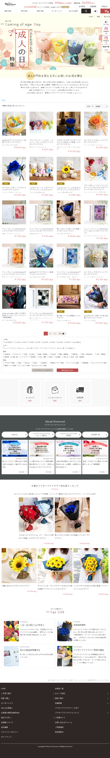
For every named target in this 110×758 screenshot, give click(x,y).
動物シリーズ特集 (10, 365)
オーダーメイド (57, 11)
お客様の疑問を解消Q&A (10, 712)
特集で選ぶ (8, 11)
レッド (7, 348)
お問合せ (104, 6)
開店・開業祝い (64, 354)
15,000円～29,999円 (64, 342)
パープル (45, 348)
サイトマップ (6, 737)
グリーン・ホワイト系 (57, 348)
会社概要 (4, 727)
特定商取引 (59, 732)
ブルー (37, 348)
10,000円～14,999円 (49, 342)
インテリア (24, 357)
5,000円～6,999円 (20, 342)
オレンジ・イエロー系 (25, 348)
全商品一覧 (59, 688)
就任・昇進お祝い (87, 354)
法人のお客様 (73, 11)
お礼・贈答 (42, 357)
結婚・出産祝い (43, 354)
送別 (25, 354)
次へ (60, 334)
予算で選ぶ (24, 11)
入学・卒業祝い (101, 354)
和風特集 (85, 363)
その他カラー (71, 348)
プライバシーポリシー (9, 732)
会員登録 (82, 6)
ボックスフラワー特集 (99, 363)
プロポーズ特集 (10, 363)
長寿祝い (34, 357)
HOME (91, 17)
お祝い (51, 357)
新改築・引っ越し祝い (12, 357)
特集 (98, 17)
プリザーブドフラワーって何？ (67, 708)
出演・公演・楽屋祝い (78, 357)
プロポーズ (17, 354)
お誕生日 (7, 354)
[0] (105, 11)
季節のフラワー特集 (57, 363)
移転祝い (75, 354)
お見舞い (58, 357)
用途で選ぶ (40, 11)
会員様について (7, 722)
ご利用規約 (59, 727)
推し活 (66, 357)
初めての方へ (6, 717)
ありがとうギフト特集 (39, 365)
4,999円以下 (9, 342)
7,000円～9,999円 (34, 342)
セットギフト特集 (24, 365)
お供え (33, 354)
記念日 (54, 354)
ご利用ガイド (60, 717)
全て (4, 100)
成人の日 (107, 17)
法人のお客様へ (7, 708)
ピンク (14, 348)
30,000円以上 (77, 342)
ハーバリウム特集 (73, 363)
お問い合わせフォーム (63, 722)
